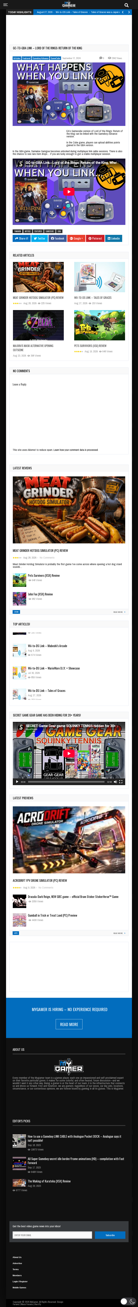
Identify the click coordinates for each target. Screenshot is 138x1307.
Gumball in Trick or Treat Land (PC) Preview (52, 915)
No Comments (47, 557)
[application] (69, 753)
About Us (17, 1257)
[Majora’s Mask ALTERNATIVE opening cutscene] (38, 325)
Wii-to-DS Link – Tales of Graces (92, 298)
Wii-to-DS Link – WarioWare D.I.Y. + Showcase (54, 660)
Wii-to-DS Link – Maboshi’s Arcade (47, 638)
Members (17, 1275)
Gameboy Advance (40, 58)
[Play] (17, 781)
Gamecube (50, 231)
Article (28, 231)
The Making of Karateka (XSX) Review (49, 1181)
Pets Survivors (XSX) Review (90, 346)
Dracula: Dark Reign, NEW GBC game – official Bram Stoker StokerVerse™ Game (73, 896)
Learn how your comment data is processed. (76, 450)
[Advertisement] (70, 25)
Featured (26, 58)
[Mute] (115, 781)
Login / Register (20, 1281)
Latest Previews (23, 798)
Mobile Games (19, 1287)
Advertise (17, 1263)
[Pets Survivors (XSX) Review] (99, 325)
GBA (59, 231)
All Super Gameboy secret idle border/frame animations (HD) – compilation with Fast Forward (76, 1161)
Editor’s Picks (21, 1121)
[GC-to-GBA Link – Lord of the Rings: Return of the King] (69, 94)
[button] (128, 1301)
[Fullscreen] (121, 781)
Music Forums (27, 1304)
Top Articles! (21, 624)
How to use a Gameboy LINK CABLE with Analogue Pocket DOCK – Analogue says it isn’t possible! (74, 1138)
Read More (69, 1024)
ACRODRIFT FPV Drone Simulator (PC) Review (40, 880)
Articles (16, 58)
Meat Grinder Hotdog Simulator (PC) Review (38, 298)
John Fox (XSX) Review (40, 594)
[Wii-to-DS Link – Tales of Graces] (99, 277)
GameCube (55, 58)
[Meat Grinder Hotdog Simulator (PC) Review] (38, 277)
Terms (16, 1269)
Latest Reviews (22, 468)
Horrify (37, 1304)
